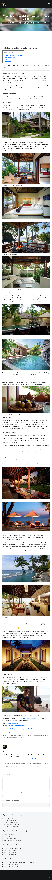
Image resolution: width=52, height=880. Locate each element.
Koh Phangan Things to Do (11, 824)
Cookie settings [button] (37, 874)
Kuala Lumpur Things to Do (12, 836)
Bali (19, 461)
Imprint (13, 874)
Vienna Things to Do (10, 852)
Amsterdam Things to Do (11, 854)
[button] (49, 4)
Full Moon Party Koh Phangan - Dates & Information (19, 862)
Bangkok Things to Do (10, 822)
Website (37, 793)
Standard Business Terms (27, 874)
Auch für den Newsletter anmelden (12, 800)
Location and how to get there (14, 55)
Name (4, 793)
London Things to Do (10, 850)
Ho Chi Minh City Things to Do (12, 840)
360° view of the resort (29, 718)
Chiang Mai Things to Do (11, 826)
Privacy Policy (18, 874)
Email (21, 793)
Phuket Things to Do (10, 820)
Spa (6, 59)
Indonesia (38, 22)
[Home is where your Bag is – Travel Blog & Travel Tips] (26, 4)
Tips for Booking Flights (11, 866)
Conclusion (8, 61)
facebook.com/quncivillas (16, 725)
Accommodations (30, 22)
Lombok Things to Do (10, 834)
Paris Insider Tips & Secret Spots (13, 848)
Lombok (44, 22)
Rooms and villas (10, 57)
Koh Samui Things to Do (11, 818)
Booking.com (14, 729)
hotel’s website (32, 729)
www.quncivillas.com (12, 723)
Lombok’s (14, 42)
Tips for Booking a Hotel (11, 864)
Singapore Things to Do (11, 838)
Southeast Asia (22, 23)
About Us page (36, 758)
